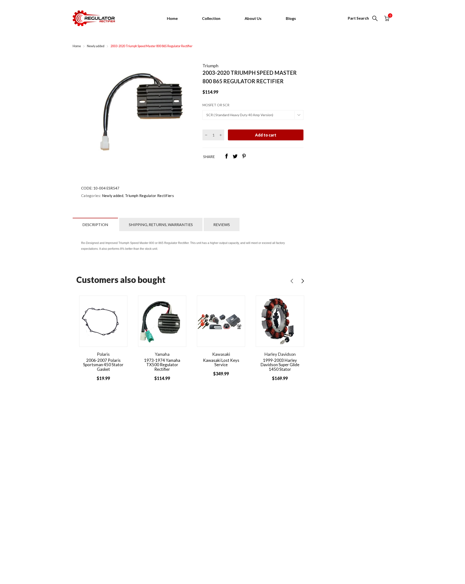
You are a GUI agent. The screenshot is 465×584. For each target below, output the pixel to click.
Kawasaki (221, 354)
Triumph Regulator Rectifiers (149, 195)
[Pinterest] (243, 156)
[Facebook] (226, 156)
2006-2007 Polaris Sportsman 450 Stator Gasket (103, 365)
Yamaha (162, 354)
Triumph (210, 65)
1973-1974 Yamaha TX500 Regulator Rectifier (162, 365)
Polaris (103, 354)
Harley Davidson (280, 354)
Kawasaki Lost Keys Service (221, 362)
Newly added (112, 195)
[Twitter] (235, 156)
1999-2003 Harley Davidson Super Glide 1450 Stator (280, 365)
